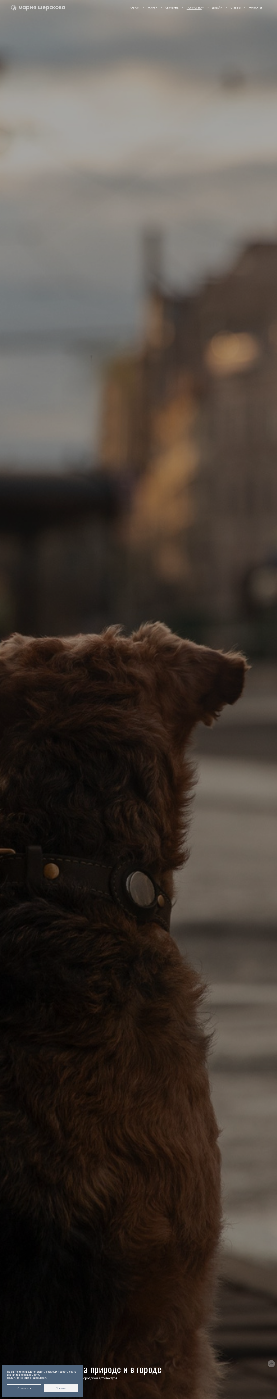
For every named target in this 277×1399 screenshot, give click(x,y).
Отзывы (235, 7)
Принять (61, 1388)
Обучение (171, 7)
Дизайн (217, 7)
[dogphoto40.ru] (38, 8)
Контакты (255, 7)
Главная (134, 7)
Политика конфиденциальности (27, 1377)
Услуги (152, 7)
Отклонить (24, 1388)
